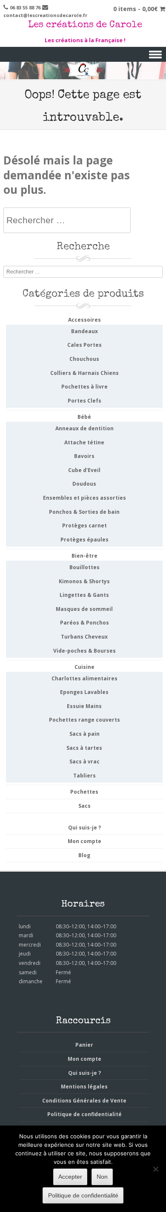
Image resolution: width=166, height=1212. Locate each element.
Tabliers (84, 775)
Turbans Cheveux (84, 636)
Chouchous (84, 359)
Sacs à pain (84, 733)
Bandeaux (84, 331)
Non (102, 1176)
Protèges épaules (84, 539)
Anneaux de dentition (84, 428)
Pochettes (84, 791)
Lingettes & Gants (84, 595)
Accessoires (84, 319)
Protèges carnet (84, 525)
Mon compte (84, 841)
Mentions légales (84, 1086)
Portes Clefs (84, 400)
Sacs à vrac (84, 761)
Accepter (70, 1176)
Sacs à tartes (84, 747)
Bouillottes (84, 567)
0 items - (135, 9)
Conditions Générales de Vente (84, 1100)
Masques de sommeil (84, 609)
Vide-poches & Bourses (84, 650)
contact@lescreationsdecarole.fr (45, 15)
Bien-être (84, 555)
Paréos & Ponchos (84, 622)
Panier (84, 1044)
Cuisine (84, 667)
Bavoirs (84, 456)
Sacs (84, 805)
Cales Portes (84, 344)
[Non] (155, 1169)
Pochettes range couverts (84, 719)
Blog (84, 855)
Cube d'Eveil (84, 470)
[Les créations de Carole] (83, 73)
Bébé (84, 416)
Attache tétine (84, 442)
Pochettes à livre (84, 386)
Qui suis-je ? (84, 827)
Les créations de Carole (85, 25)
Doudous (84, 483)
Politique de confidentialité (84, 1114)
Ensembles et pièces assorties (84, 497)
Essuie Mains (84, 706)
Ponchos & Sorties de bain (84, 511)
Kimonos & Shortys (84, 581)
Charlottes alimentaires (84, 678)
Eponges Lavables (84, 692)
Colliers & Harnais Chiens (84, 373)
